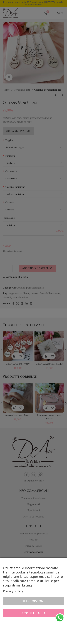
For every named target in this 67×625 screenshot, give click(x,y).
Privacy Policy (13, 591)
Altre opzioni (33, 601)
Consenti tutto (33, 613)
